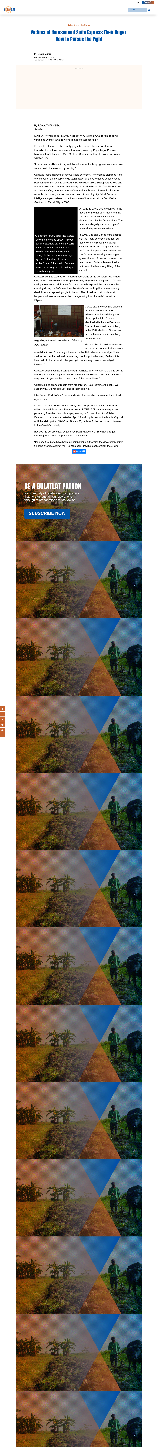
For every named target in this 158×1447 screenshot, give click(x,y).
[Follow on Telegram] (137, 2)
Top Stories (85, 25)
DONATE (148, 2)
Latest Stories (73, 25)
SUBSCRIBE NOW (47, 513)
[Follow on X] (124, 2)
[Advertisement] (85, 89)
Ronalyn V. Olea (44, 54)
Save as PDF (80, 451)
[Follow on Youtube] (133, 2)
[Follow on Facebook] (120, 2)
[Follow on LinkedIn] (129, 2)
